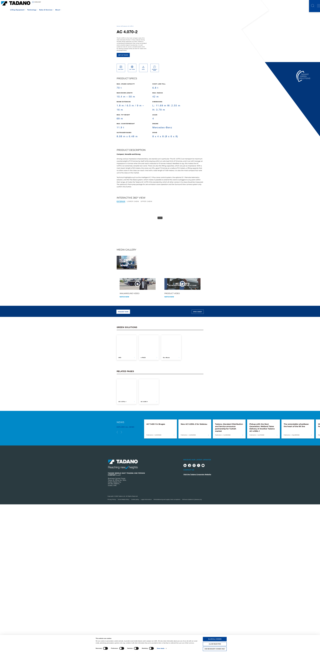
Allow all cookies (215, 639)
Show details (160, 648)
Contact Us (188, 470)
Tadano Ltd (121, 496)
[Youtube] (203, 466)
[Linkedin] (185, 466)
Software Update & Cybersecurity (192, 499)
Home (118, 26)
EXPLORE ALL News (125, 427)
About (57, 10)
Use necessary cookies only (214, 649)
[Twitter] (198, 466)
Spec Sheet (197, 311)
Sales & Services (45, 10)
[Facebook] (189, 466)
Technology (31, 10)
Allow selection (215, 644)
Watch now (124, 297)
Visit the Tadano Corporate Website (197, 474)
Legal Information (146, 499)
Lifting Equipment (17, 10)
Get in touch (123, 55)
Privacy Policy (112, 499)
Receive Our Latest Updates (197, 460)
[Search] (312, 6)
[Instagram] (194, 466)
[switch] (121, 648)
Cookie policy (135, 499)
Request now (123, 311)
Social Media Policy (123, 499)
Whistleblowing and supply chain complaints (167, 499)
